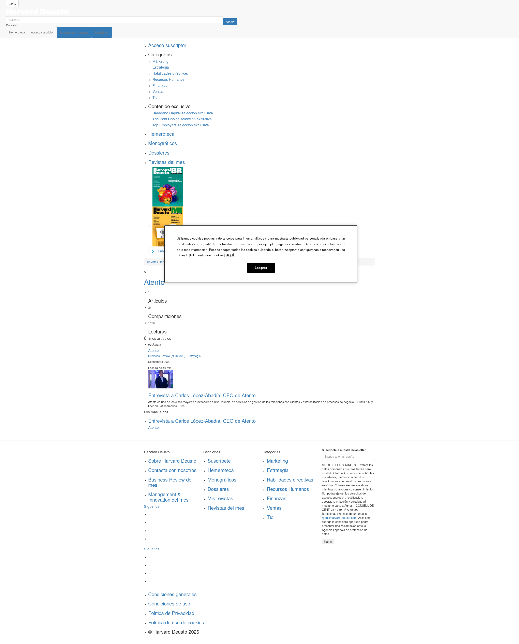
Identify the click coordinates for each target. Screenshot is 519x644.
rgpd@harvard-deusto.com (339, 518)
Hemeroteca (17, 32)
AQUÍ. (230, 255)
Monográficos (162, 142)
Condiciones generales (172, 594)
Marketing (277, 460)
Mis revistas (220, 498)
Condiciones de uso (169, 603)
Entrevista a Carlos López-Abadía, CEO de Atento (202, 395)
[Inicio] (121, 12)
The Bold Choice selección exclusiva (182, 118)
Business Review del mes (170, 482)
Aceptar (260, 268)
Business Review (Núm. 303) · (168, 356)
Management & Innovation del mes (168, 496)
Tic (154, 97)
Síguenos (151, 506)
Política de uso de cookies (176, 622)
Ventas (158, 91)
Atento (154, 281)
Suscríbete (219, 460)
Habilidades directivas (170, 73)
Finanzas (159, 85)
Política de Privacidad (171, 612)
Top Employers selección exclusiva (180, 124)
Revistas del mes (166, 161)
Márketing (160, 61)
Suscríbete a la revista (74, 32)
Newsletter (102, 32)
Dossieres (158, 152)
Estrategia (160, 67)
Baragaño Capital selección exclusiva (182, 112)
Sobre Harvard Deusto (172, 460)
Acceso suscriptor (42, 32)
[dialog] (261, 254)
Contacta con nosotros (172, 469)
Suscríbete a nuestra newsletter (344, 450)
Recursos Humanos (168, 79)
